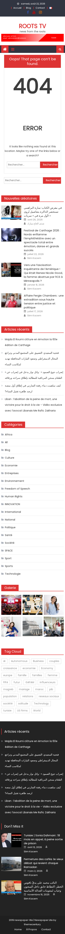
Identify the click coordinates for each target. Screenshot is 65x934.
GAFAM (29, 682)
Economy (47, 668)
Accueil (17, 7)
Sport (8, 558)
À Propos (31, 929)
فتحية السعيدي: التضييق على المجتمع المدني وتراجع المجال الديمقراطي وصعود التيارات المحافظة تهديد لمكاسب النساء (32, 358)
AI (4, 661)
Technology (41, 703)
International (13, 512)
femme (52, 675)
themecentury (32, 924)
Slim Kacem (34, 258)
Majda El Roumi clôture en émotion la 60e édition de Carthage (31, 342)
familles (37, 675)
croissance (10, 668)
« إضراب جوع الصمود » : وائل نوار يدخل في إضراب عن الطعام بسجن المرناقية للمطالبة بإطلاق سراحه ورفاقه (34, 375)
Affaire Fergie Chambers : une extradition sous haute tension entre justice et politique (44, 301)
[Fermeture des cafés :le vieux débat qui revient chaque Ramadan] (11, 864)
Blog (28, 7)
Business (38, 661)
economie (29, 668)
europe (7, 675)
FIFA (5, 682)
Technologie (13, 574)
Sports (9, 566)
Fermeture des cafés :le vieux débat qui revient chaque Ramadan (43, 863)
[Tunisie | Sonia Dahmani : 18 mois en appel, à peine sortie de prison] (11, 840)
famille (22, 675)
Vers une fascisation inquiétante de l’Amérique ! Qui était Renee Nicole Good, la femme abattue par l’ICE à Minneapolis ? (43, 273)
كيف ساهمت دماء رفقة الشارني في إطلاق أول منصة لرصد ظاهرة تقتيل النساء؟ (33, 388)
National (10, 519)
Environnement (14, 481)
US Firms (22, 710)
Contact (40, 7)
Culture (9, 458)
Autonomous (19, 661)
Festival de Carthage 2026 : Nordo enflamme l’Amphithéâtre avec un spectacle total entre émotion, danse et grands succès (42, 240)
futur (17, 682)
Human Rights (13, 496)
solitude (23, 703)
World (36, 710)
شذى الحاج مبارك (35, 223)
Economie (11, 465)
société (8, 703)
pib (51, 689)
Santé (8, 535)
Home (18, 929)
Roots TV (32, 26)
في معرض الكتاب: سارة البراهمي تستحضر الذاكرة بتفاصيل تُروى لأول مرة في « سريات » (43, 212)
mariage (24, 689)
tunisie (7, 710)
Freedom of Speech (17, 488)
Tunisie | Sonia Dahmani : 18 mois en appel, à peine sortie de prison (43, 839)
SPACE (9, 550)
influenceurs (47, 682)
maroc (39, 689)
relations (27, 696)
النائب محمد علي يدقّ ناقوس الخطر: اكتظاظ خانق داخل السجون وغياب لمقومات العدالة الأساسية (43, 886)
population (10, 696)
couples (54, 661)
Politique (10, 527)
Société (9, 543)
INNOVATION (12, 504)
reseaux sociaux (49, 696)
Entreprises (12, 473)
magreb (8, 689)
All (6, 442)
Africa (8, 434)
